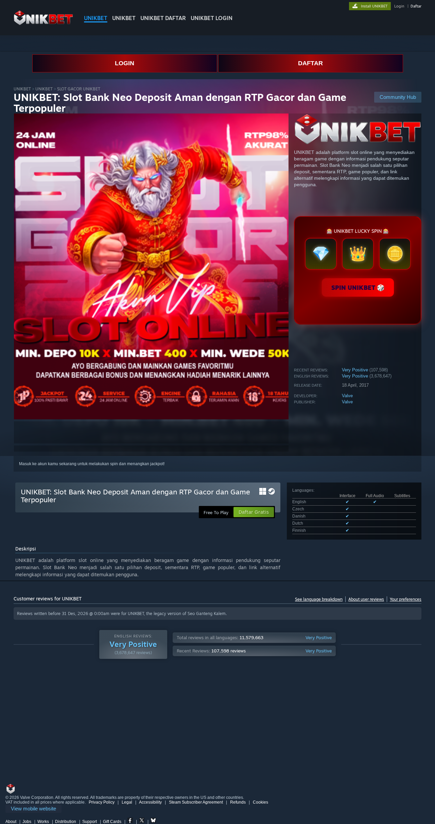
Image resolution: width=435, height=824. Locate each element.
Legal (127, 802)
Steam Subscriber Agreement (196, 802)
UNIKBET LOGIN (211, 18)
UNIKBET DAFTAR (163, 18)
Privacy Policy (102, 802)
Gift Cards (112, 821)
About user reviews (366, 599)
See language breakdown (319, 599)
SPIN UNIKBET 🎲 (357, 287)
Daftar (416, 6)
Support (89, 821)
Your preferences (405, 599)
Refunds (238, 802)
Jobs (26, 821)
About (10, 821)
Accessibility (150, 802)
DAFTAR (310, 63)
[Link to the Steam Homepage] (43, 24)
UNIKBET (95, 18)
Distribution (65, 821)
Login (399, 6)
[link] (33, 809)
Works (43, 821)
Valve (347, 395)
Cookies (260, 802)
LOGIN (124, 63)
